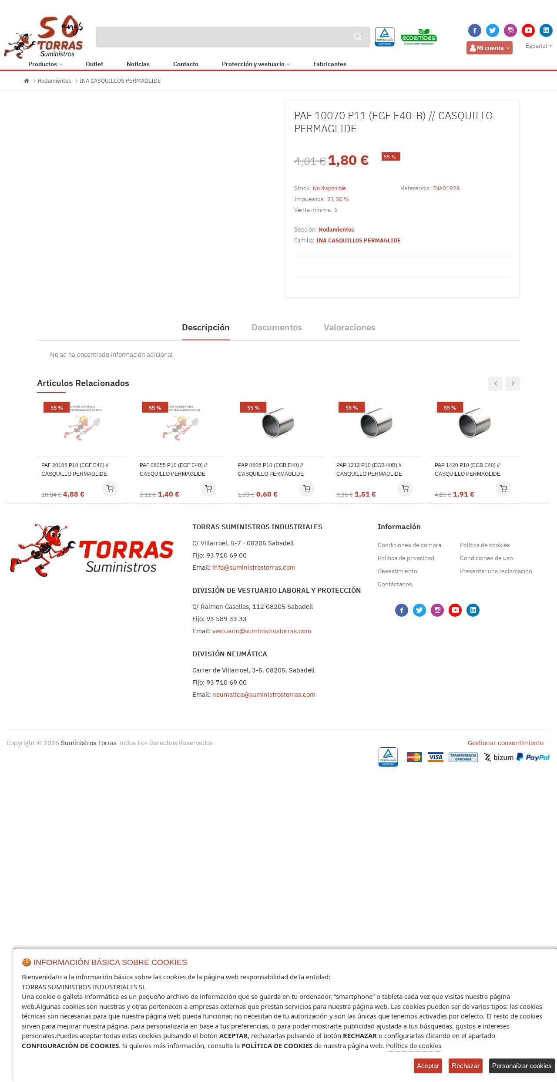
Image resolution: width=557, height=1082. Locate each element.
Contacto (185, 64)
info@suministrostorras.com (253, 567)
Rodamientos (54, 80)
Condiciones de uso (486, 558)
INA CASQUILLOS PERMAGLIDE (120, 80)
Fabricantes (329, 64)
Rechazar (466, 1065)
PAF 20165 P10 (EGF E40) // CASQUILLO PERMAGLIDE (74, 469)
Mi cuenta (490, 48)
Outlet (94, 64)
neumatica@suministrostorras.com (263, 694)
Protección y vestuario (253, 64)
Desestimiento (397, 571)
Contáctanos (395, 584)
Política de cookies (485, 545)
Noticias (138, 64)
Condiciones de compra (409, 545)
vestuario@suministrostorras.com (261, 631)
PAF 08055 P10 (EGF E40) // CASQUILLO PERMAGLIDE (173, 469)
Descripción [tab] (206, 327)
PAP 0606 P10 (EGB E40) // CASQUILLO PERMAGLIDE (271, 469)
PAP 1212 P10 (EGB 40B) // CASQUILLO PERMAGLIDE (369, 469)
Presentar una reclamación (496, 571)
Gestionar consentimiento (506, 743)
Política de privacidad (406, 558)
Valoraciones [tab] (350, 327)
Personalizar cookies (522, 1065)
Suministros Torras (89, 743)
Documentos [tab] (277, 327)
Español (536, 46)
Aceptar (428, 1065)
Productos (42, 64)
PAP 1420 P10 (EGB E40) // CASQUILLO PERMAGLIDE (467, 469)
